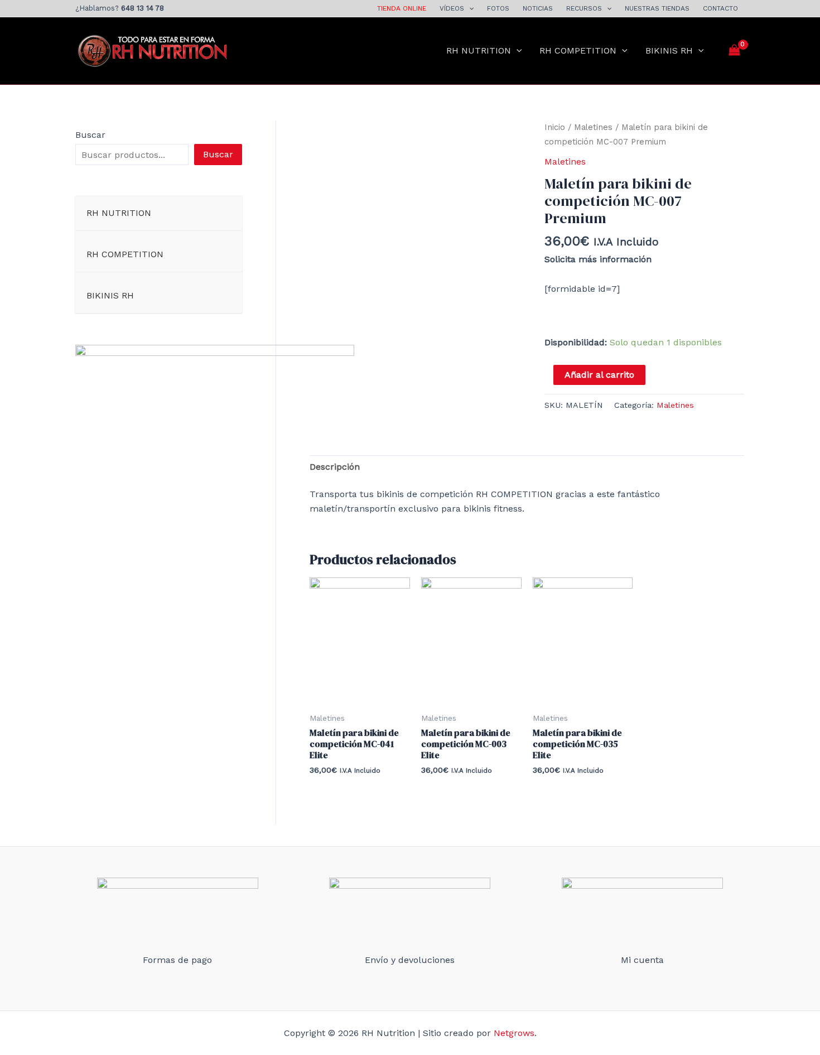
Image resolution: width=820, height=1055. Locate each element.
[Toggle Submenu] (222, 213)
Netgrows (514, 1033)
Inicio (554, 127)
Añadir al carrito (599, 374)
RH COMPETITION (577, 50)
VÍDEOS (452, 8)
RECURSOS (584, 8)
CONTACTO (720, 8)
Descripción (335, 466)
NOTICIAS (538, 8)
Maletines (593, 127)
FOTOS (498, 8)
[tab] (335, 467)
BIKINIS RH (669, 50)
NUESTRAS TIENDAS (657, 8)
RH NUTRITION (478, 50)
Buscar (90, 134)
